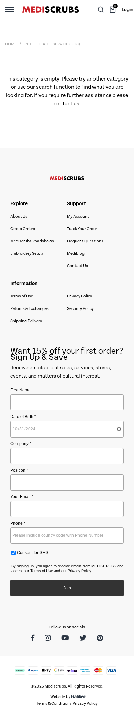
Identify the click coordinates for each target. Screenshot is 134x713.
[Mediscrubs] (50, 10)
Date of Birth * (23, 416)
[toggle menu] (9, 9)
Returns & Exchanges (29, 308)
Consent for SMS (32, 552)
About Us (18, 216)
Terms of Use (21, 296)
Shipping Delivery (26, 321)
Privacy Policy (79, 296)
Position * (19, 470)
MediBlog (76, 253)
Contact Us (77, 266)
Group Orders (22, 229)
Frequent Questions (85, 241)
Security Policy (80, 308)
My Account (78, 216)
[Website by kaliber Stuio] (78, 696)
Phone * (17, 523)
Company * (20, 443)
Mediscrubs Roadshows (32, 241)
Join (67, 588)
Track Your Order (82, 229)
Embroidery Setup (26, 253)
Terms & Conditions (54, 703)
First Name (20, 390)
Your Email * (21, 496)
